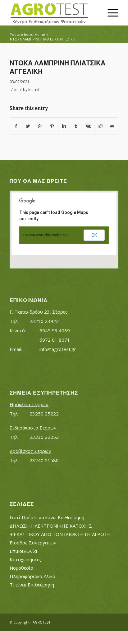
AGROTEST (42, 622)
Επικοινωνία (23, 551)
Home (40, 34)
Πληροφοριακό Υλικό (32, 576)
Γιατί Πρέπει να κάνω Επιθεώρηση (47, 517)
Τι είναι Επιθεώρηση (32, 584)
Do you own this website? (45, 235)
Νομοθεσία (21, 568)
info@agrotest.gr (57, 349)
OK (94, 235)
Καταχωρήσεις (25, 559)
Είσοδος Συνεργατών (33, 542)
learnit (33, 89)
